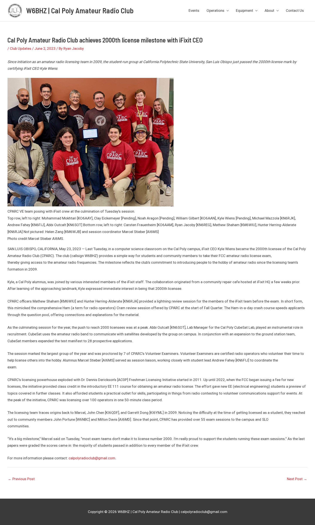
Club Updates (20, 48)
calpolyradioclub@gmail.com (92, 458)
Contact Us (295, 10)
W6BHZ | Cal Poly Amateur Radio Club (80, 10)
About (269, 10)
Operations (215, 10)
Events (194, 10)
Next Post (297, 479)
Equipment (244, 10)
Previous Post (21, 479)
